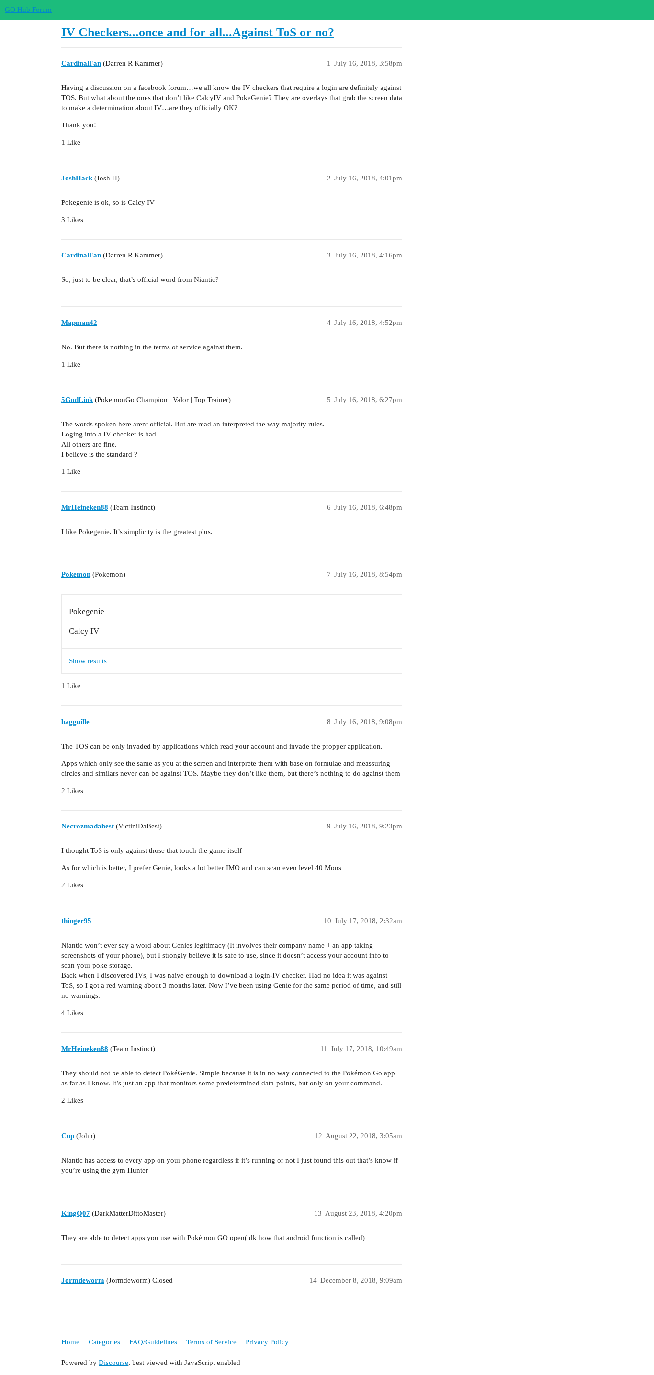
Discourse (113, 1362)
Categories (104, 1342)
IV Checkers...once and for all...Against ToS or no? (197, 32)
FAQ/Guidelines (153, 1342)
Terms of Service (211, 1342)
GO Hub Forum (28, 9)
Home (70, 1342)
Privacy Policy (267, 1342)
